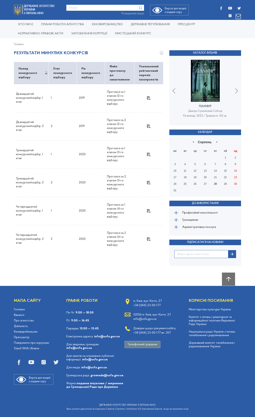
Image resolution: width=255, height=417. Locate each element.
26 (195, 183)
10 (175, 170)
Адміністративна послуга (199, 227)
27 (205, 183)
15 (225, 170)
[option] (205, 90)
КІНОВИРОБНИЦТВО (107, 24)
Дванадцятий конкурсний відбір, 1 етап (29, 98)
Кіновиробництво (26, 331)
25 (185, 183)
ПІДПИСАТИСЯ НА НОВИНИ (205, 242)
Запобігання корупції (89, 33)
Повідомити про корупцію (31, 342)
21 (215, 177)
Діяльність (21, 326)
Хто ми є (25, 24)
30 (235, 183)
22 (225, 177)
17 (175, 177)
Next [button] (236, 90)
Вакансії (19, 315)
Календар (205, 132)
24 (175, 183)
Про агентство (24, 320)
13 (205, 170)
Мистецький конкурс (133, 33)
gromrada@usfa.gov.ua (106, 375)
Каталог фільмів (205, 52)
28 (215, 183)
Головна (19, 44)
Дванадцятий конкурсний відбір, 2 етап (30, 126)
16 (235, 170)
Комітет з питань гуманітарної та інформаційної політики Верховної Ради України (212, 320)
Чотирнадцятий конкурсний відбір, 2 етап (30, 239)
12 (195, 170)
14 (215, 170)
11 (185, 170)
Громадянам (190, 220)
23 (235, 177)
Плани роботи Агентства (62, 24)
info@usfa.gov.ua (107, 336)
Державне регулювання (150, 24)
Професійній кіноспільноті (200, 212)
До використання (205, 203)
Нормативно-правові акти (40, 33)
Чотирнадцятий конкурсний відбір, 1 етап (29, 210)
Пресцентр (186, 24)
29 (225, 183)
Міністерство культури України (210, 309)
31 (175, 190)
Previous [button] (173, 90)
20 (205, 177)
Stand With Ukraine (26, 348)
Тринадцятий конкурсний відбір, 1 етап (29, 154)
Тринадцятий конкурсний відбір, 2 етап (30, 182)
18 (185, 177)
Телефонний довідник (142, 344)
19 (195, 177)
